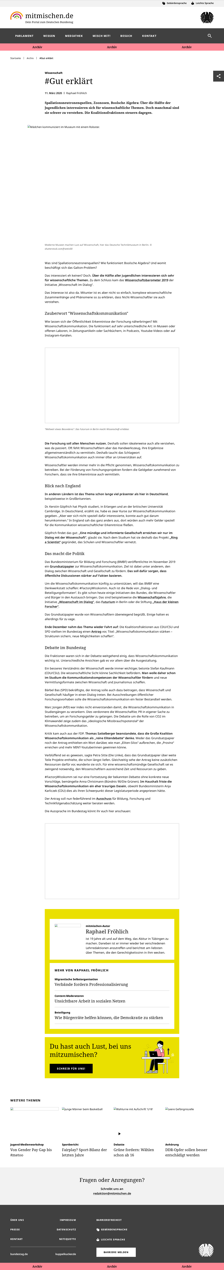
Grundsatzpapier (62, 566)
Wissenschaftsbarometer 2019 (146, 280)
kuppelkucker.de (65, 1254)
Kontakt (16, 1239)
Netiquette (67, 1239)
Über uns (17, 1219)
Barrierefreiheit (109, 1219)
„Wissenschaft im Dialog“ (76, 602)
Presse (15, 1229)
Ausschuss (104, 799)
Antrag (96, 631)
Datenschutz (66, 1229)
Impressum (68, 1219)
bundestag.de (19, 1254)
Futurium (108, 602)
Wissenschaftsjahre (152, 597)
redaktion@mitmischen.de (112, 1193)
